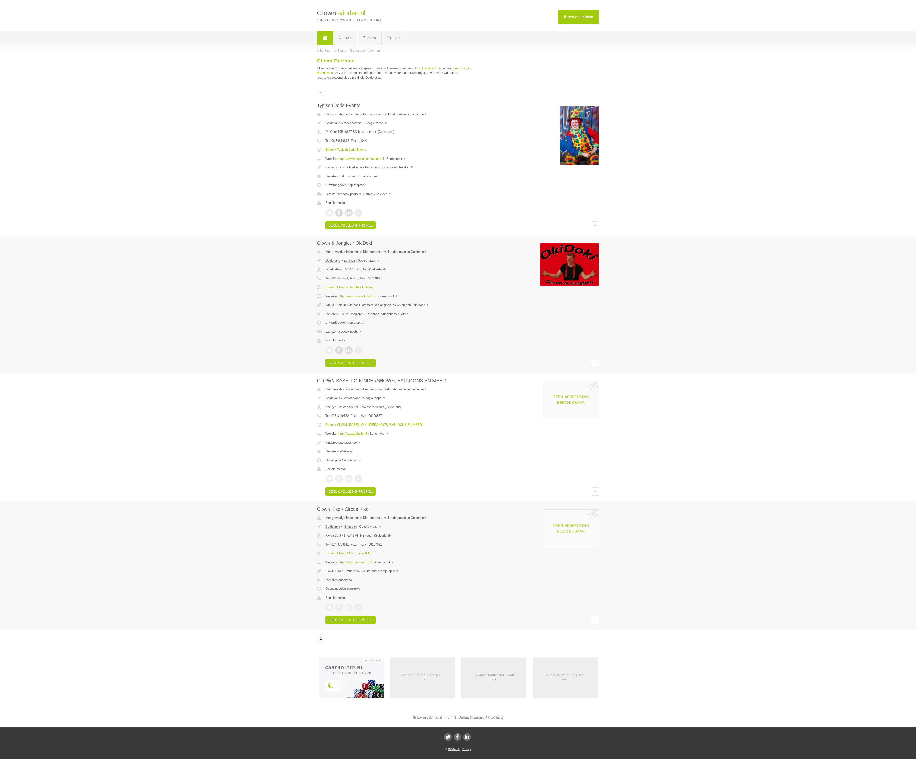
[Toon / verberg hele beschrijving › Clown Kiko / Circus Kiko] (398, 571)
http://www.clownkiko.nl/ (355, 562)
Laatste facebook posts (343, 194)
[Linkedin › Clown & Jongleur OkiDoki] (349, 350)
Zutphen (349, 260)
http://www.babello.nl (352, 433)
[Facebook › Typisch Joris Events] (339, 213)
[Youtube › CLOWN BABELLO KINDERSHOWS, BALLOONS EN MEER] (358, 479)
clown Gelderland (425, 68)
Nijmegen (350, 526)
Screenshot (396, 158)
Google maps (376, 123)
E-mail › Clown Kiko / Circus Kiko (348, 553)
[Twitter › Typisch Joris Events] (329, 213)
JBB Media (454, 749)
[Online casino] (354, 679)
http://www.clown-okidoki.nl (357, 296)
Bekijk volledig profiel (350, 225)
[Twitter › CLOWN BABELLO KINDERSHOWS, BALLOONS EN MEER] (329, 479)
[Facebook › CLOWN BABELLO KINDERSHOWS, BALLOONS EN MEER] (339, 479)
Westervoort (352, 398)
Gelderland (332, 123)
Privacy (466, 749)
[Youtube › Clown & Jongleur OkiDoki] (358, 350)
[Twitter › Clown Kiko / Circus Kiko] (329, 607)
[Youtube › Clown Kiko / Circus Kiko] (358, 607)
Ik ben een (578, 17)
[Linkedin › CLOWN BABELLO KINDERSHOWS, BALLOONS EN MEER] (349, 479)
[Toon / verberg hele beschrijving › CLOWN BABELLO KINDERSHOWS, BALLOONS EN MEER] (398, 442)
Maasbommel (353, 123)
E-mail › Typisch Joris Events (345, 149)
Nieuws (345, 38)
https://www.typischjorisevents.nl (361, 158)
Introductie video (377, 194)
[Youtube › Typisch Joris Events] (358, 213)
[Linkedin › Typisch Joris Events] (349, 213)
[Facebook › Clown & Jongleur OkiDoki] (339, 350)
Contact (394, 38)
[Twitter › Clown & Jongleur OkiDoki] (329, 350)
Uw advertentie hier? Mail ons (422, 677)
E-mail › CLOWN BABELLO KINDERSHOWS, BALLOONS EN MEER (373, 425)
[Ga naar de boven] (595, 225)
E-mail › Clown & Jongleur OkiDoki (349, 287)
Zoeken (369, 38)
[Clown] (325, 38)
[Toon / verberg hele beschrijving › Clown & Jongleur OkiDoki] (398, 305)
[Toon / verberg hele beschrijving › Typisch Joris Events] (398, 167)
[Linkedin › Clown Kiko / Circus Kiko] (349, 607)
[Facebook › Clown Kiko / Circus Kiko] (339, 607)
